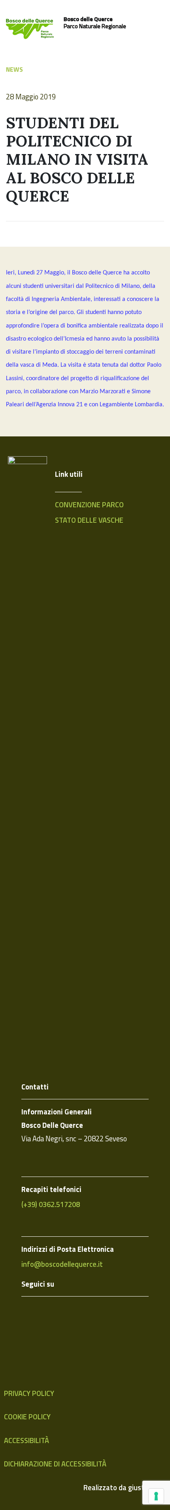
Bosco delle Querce (88, 19)
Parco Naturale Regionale (95, 26)
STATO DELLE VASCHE (89, 520)
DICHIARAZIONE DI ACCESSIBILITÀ (55, 1463)
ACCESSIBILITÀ (26, 1440)
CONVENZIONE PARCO (89, 504)
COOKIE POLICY (27, 1416)
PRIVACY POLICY (29, 1393)
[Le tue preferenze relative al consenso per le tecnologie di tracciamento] (156, 1496)
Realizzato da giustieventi (124, 1487)
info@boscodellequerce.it (62, 1264)
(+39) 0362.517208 (50, 1204)
